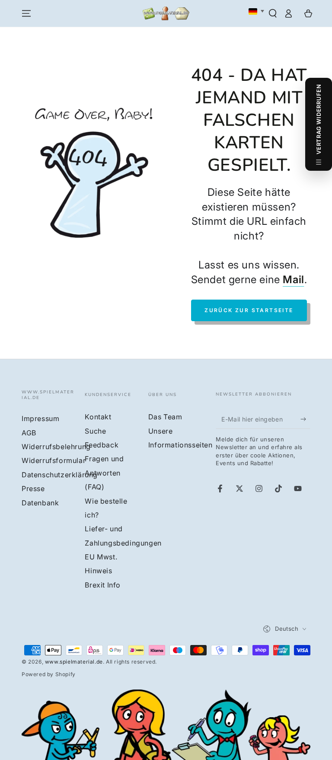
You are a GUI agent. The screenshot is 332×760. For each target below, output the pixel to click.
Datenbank (40, 502)
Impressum (40, 418)
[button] (272, 13)
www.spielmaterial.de (74, 661)
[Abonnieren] (305, 418)
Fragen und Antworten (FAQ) (104, 472)
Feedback (101, 445)
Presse (33, 488)
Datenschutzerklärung (60, 474)
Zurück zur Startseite (248, 310)
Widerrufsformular (54, 460)
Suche (95, 431)
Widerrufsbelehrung (56, 446)
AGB (29, 432)
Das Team (165, 416)
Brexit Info (103, 585)
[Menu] (26, 13)
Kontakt (98, 416)
